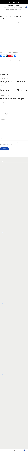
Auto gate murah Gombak (12, 81)
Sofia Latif (12, 22)
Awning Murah (13, 6)
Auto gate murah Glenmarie (13, 90)
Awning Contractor (19, 22)
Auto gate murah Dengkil (12, 98)
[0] (25, 8)
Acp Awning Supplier (7, 60)
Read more (2, 85)
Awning (14, 60)
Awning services (20, 60)
